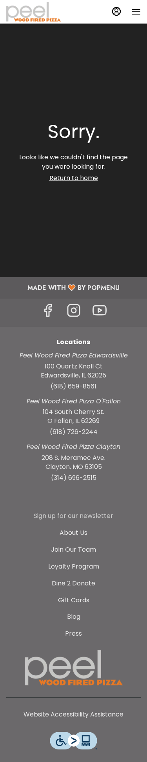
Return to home (73, 177)
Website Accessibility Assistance (73, 714)
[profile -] (116, 11)
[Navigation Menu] (136, 11)
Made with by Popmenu (63, 287)
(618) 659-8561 (73, 386)
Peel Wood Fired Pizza (73, 667)
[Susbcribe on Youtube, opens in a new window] (100, 313)
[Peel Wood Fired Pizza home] (41, 12)
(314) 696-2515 (73, 478)
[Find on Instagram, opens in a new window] (74, 313)
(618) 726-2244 (74, 432)
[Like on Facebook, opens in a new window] (48, 313)
